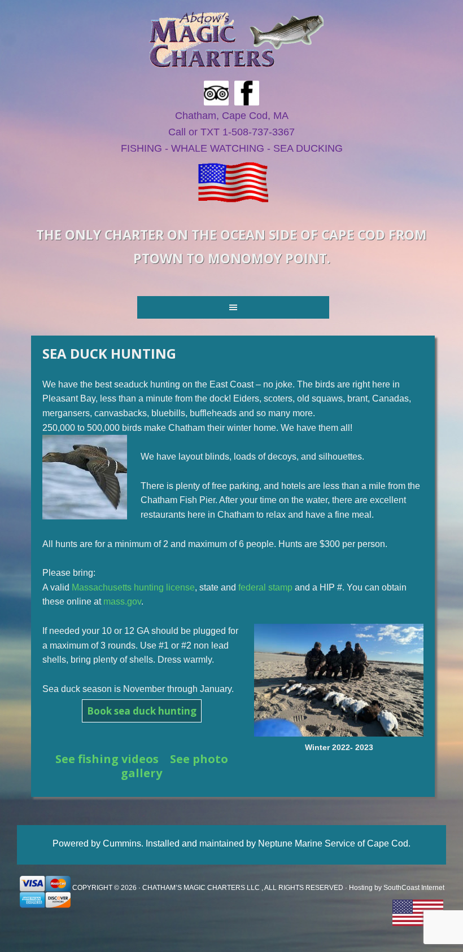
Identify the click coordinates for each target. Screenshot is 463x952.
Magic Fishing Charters (236, 39)
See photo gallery (174, 766)
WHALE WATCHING (217, 148)
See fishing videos (107, 758)
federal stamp (265, 587)
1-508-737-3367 (258, 132)
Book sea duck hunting (141, 710)
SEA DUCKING (308, 148)
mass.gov (122, 601)
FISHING (141, 148)
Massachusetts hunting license (133, 587)
